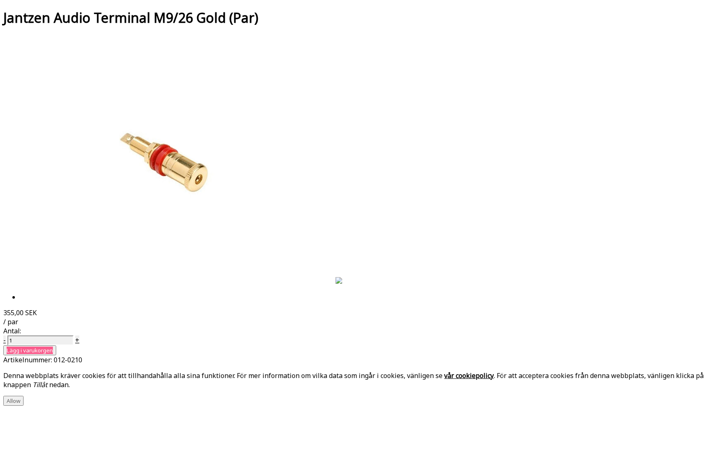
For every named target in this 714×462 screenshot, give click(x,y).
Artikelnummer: (28, 359)
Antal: (12, 330)
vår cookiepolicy (469, 375)
